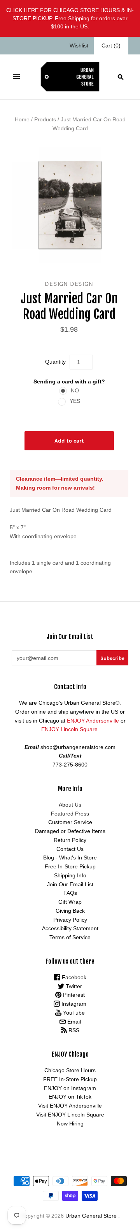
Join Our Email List (70, 884)
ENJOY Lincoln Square (69, 729)
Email (73, 1021)
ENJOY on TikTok (70, 1097)
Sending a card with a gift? (69, 381)
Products (45, 119)
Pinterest (73, 995)
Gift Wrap (70, 902)
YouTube (73, 1013)
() (111, 45)
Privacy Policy (70, 920)
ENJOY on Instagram (70, 1088)
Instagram (73, 1004)
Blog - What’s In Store (70, 857)
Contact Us (70, 849)
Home (22, 119)
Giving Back (70, 911)
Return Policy (70, 840)
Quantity (55, 362)
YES (75, 401)
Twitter (73, 986)
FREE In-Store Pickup (70, 1079)
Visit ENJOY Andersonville (70, 1105)
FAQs (70, 893)
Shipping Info (70, 875)
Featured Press (70, 813)
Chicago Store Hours (70, 1070)
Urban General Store (91, 1216)
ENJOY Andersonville (93, 721)
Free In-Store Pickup (70, 866)
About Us (70, 805)
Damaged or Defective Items (70, 831)
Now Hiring (70, 1123)
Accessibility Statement (70, 928)
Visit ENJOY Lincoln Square (70, 1114)
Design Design (69, 283)
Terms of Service (70, 937)
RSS (73, 1030)
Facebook (73, 977)
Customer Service (70, 822)
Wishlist (79, 45)
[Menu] (16, 76)
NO (75, 390)
